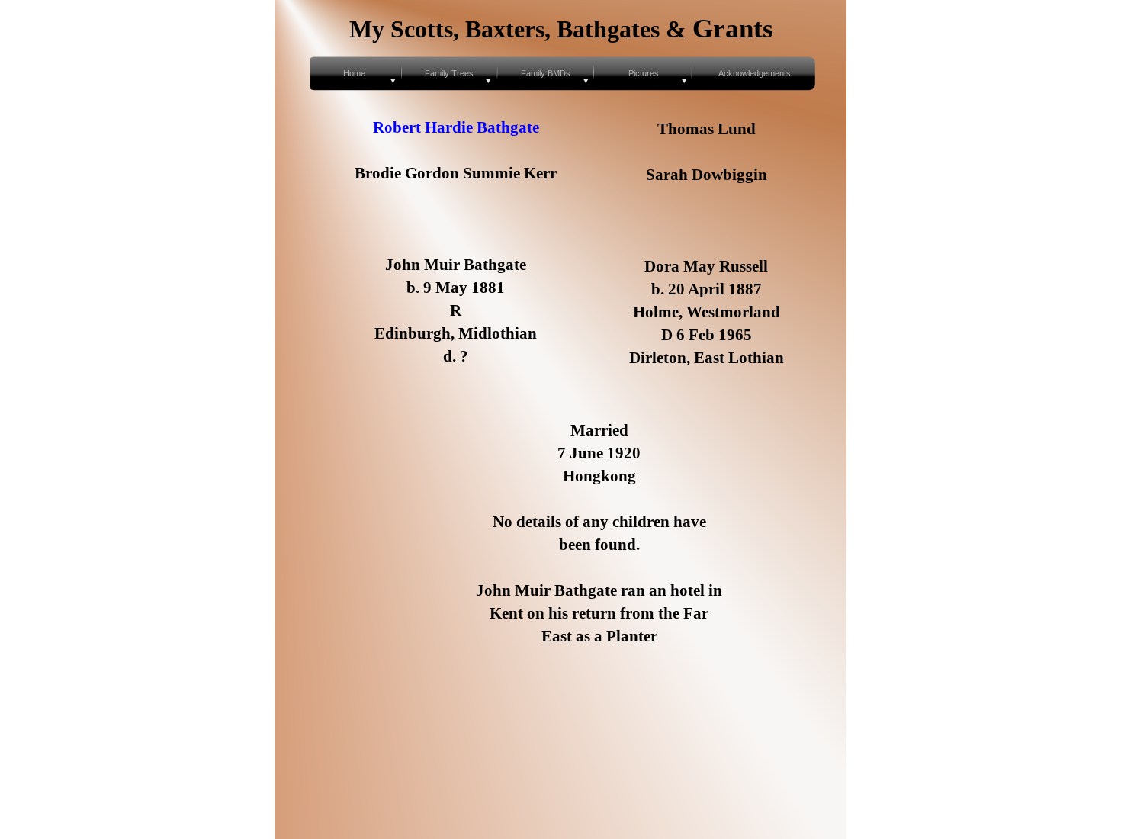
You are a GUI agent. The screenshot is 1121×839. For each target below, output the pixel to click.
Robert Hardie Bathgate (456, 127)
